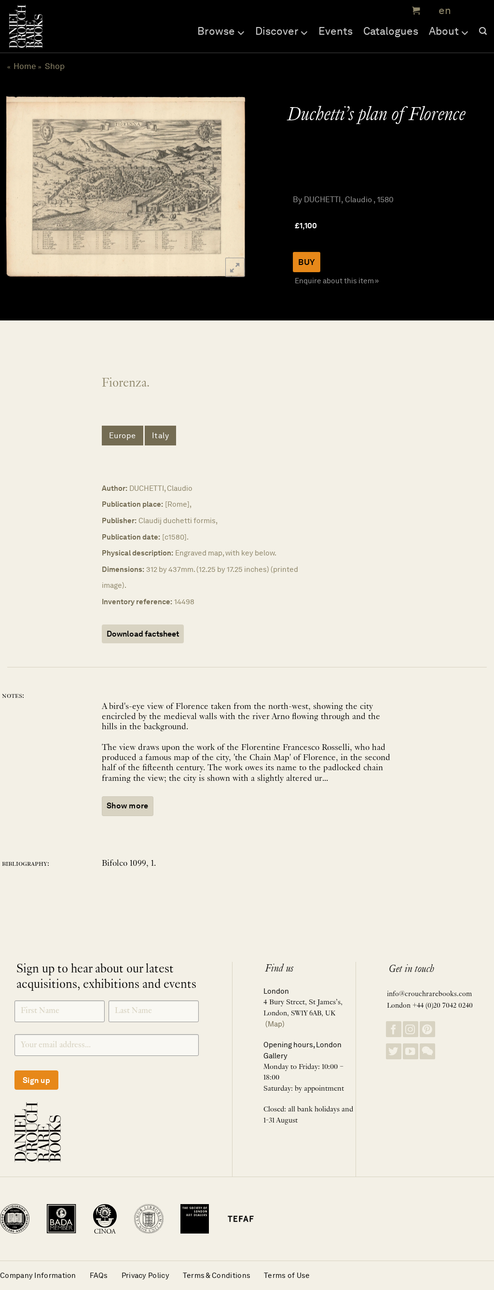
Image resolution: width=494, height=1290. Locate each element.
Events (335, 31)
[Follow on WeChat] (427, 1051)
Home (25, 66)
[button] (415, 10)
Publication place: (132, 504)
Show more (128, 805)
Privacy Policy (145, 1275)
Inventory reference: (137, 601)
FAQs (99, 1275)
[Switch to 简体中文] (465, 11)
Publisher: (119, 520)
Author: (114, 488)
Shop (55, 66)
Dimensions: (123, 569)
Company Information (38, 1275)
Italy (160, 435)
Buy (306, 262)
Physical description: (137, 552)
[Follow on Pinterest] (427, 1029)
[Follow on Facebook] (393, 1029)
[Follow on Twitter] (393, 1051)
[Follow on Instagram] (410, 1029)
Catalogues (390, 31)
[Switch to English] (442, 11)
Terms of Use (287, 1275)
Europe (122, 435)
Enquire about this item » (337, 280)
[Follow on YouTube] (410, 1051)
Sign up (36, 1080)
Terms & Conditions (216, 1275)
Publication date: (131, 536)
